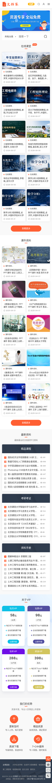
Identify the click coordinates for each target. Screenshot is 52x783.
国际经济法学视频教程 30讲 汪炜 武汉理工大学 (23, 457)
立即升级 (13, 641)
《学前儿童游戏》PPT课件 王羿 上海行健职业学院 (37, 408)
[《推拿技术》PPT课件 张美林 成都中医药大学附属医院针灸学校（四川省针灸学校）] (13, 357)
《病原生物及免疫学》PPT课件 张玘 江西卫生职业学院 (13, 271)
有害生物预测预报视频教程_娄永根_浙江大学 (38, 145)
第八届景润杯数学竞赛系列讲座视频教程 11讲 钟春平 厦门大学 (23, 474)
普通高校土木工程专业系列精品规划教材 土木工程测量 (23, 586)
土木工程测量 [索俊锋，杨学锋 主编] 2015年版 (23, 581)
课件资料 (8, 266)
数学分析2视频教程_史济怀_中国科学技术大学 (13, 213)
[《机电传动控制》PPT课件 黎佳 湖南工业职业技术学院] (13, 323)
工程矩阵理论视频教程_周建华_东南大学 (13, 145)
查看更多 (26, 228)
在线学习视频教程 (30, 765)
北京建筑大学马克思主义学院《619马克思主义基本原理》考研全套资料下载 (23, 511)
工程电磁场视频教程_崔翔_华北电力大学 (13, 111)
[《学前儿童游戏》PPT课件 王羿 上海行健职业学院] (38, 392)
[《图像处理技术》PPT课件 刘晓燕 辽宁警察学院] (13, 289)
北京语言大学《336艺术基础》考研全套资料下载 (23, 523)
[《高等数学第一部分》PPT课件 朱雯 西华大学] (38, 255)
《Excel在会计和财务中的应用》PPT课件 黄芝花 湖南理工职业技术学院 (38, 374)
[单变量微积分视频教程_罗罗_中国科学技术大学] (13, 60)
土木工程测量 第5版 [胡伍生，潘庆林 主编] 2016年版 (23, 577)
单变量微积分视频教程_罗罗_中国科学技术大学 (13, 77)
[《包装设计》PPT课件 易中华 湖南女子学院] (38, 323)
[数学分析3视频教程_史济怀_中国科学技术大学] (38, 163)
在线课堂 (8, 72)
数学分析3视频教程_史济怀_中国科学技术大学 (38, 179)
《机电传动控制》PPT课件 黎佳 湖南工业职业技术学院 (13, 340)
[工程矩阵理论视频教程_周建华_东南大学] (13, 129)
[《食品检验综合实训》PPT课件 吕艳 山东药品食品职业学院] (13, 392)
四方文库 (25, 769)
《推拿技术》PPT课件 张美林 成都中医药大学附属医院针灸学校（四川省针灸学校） (13, 374)
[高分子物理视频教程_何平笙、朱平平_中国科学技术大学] (38, 95)
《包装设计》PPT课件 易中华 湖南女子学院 (37, 339)
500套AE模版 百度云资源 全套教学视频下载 (23, 478)
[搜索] (38, 4)
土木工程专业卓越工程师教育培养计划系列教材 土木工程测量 (23, 564)
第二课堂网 (7, 769)
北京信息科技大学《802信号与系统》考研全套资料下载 (23, 528)
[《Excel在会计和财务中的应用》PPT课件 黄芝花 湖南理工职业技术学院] (38, 357)
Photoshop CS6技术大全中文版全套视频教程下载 (23, 470)
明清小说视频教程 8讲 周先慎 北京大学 (23, 486)
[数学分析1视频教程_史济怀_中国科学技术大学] (38, 197)
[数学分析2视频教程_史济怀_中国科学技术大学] (13, 197)
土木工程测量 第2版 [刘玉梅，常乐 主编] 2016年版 (23, 573)
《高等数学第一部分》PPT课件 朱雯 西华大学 (38, 271)
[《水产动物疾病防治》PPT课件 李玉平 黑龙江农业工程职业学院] (38, 289)
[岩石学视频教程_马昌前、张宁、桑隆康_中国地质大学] (38, 60)
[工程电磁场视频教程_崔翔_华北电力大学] (13, 95)
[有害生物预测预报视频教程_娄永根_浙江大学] (38, 129)
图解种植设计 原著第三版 (19, 556)
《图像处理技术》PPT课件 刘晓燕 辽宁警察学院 (13, 305)
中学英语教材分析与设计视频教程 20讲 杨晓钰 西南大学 (23, 465)
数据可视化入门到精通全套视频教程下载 (23, 461)
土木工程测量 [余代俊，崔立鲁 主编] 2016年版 (23, 569)
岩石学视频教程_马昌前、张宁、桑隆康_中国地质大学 (38, 77)
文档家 (15, 776)
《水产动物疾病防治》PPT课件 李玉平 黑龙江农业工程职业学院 (38, 305)
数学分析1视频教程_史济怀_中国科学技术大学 (38, 213)
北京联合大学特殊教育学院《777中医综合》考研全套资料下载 (23, 532)
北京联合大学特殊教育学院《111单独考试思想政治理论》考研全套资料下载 (23, 536)
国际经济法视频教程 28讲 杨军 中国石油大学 (23, 482)
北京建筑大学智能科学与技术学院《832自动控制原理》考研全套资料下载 (23, 507)
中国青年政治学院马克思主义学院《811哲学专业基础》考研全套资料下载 (23, 519)
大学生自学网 (17, 765)
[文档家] (10, 4)
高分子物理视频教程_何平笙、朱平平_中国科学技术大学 (38, 111)
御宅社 (32, 769)
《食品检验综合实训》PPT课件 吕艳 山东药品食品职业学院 (13, 408)
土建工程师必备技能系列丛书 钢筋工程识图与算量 (24, 560)
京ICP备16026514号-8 (36, 779)
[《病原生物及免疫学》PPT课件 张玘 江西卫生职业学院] (13, 255)
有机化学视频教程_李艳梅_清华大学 (13, 179)
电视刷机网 (16, 769)
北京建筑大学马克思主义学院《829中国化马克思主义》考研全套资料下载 (23, 515)
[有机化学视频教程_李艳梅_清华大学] (13, 163)
